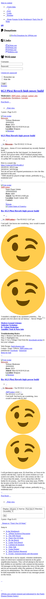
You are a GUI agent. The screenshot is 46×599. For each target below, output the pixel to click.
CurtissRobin (6, 98)
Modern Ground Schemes (11, 323)
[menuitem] (8, 11)
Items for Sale (6, 353)
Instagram (23, 350)
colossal (24, 96)
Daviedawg (16, 98)
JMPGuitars (15, 96)
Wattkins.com (12, 52)
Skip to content (6, 3)
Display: (6, 509)
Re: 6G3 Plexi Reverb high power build (20, 211)
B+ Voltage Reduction (10, 327)
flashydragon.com (17, 346)
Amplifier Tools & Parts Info (12, 329)
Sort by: (22, 509)
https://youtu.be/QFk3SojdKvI (12, 165)
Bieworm (4, 118)
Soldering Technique (9, 325)
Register (4, 86)
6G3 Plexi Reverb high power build (22, 90)
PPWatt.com (12, 48)
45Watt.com (11, 50)
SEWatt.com (12, 45)
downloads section (36, 340)
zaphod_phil (32, 96)
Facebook (14, 350)
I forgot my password (9, 73)
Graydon (24, 98)
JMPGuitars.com (26, 348)
